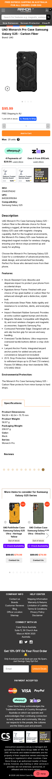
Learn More (18, 162)
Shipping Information (37, 599)
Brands (14, 602)
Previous (5, 535)
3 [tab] (28, 101)
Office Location (14, 612)
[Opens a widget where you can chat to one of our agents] (41, 774)
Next (47, 535)
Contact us (14, 599)
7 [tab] (31, 572)
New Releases (10, 23)
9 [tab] (38, 572)
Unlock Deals (40, 669)
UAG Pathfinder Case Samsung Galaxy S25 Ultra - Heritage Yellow (14, 532)
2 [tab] (25, 101)
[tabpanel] (26, 71)
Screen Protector (30, 23)
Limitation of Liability (37, 605)
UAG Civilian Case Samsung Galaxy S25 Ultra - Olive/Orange (38, 530)
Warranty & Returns (37, 602)
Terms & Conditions (37, 608)
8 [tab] (35, 572)
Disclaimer (37, 615)
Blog (14, 608)
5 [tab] (24, 572)
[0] (45, 10)
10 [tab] (42, 572)
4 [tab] (31, 101)
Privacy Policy (37, 612)
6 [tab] (27, 572)
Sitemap (15, 615)
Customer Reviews (14, 605)
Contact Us (14, 560)
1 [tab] (22, 101)
